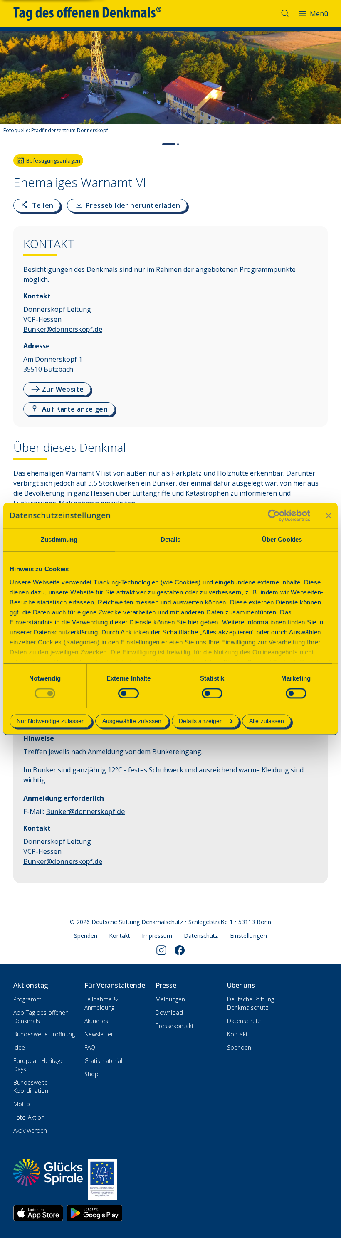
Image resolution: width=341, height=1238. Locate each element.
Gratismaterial (103, 1061)
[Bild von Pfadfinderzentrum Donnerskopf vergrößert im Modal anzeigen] (327, 114)
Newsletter (98, 1034)
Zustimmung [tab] (59, 539)
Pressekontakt (175, 1026)
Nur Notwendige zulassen (51, 721)
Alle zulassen (266, 721)
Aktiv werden (30, 1130)
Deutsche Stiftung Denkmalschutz (250, 1003)
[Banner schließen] (328, 515)
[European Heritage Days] (102, 1179)
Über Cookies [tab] (282, 539)
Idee (19, 1047)
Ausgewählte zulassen (132, 721)
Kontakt (119, 936)
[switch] (128, 693)
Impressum (157, 936)
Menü (319, 13)
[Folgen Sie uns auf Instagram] (161, 950)
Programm (27, 999)
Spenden (85, 936)
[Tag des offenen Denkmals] (93, 14)
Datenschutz (201, 936)
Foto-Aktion (28, 1117)
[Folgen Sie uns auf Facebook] (180, 950)
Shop (91, 1074)
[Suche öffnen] (285, 13)
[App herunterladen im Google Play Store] (94, 1213)
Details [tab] (171, 539)
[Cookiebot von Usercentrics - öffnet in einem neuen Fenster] (273, 515)
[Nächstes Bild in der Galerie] (330, 90)
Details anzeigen (201, 721)
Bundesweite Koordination (30, 1086)
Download (169, 1012)
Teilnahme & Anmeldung (101, 1003)
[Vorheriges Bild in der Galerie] (10, 90)
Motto (21, 1104)
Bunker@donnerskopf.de (62, 329)
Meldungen (170, 999)
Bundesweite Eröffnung (44, 1034)
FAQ (89, 1047)
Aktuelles (96, 1021)
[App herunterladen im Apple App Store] (38, 1213)
